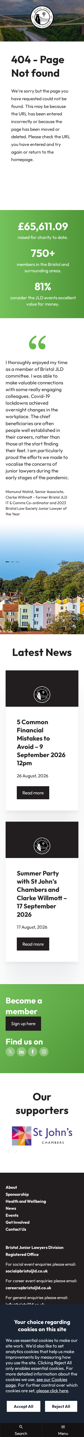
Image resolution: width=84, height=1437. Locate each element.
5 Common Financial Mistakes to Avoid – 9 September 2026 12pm (41, 742)
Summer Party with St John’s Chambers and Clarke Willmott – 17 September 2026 (42, 893)
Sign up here (23, 1023)
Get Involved (17, 1222)
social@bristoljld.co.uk (27, 1271)
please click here (52, 1390)
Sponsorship (17, 1194)
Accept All (23, 1406)
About (11, 1187)
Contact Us (16, 1229)
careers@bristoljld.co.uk (28, 1287)
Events (12, 1215)
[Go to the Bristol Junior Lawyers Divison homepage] (42, 17)
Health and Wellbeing (26, 1201)
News (11, 1208)
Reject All (61, 1406)
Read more (33, 793)
